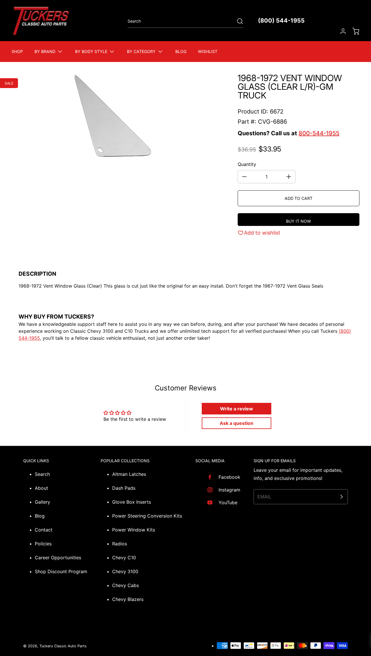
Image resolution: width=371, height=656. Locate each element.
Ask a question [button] (236, 423)
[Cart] (353, 31)
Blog (40, 516)
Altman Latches (129, 474)
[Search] (237, 21)
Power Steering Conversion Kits (147, 516)
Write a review (236, 409)
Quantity (247, 164)
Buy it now (298, 221)
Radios (119, 544)
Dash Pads (123, 488)
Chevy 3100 (125, 571)
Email (264, 497)
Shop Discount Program (61, 571)
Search (42, 474)
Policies (43, 544)
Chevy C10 (124, 557)
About (41, 488)
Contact (43, 530)
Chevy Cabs (125, 585)
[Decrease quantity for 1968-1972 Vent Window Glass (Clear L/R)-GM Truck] (244, 176)
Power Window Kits (133, 530)
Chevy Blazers (127, 599)
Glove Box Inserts (131, 502)
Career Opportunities (58, 557)
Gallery (42, 502)
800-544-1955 (319, 133)
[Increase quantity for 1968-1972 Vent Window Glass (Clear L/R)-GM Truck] (288, 176)
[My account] (340, 31)
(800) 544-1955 (281, 20)
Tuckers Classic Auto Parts (63, 646)
